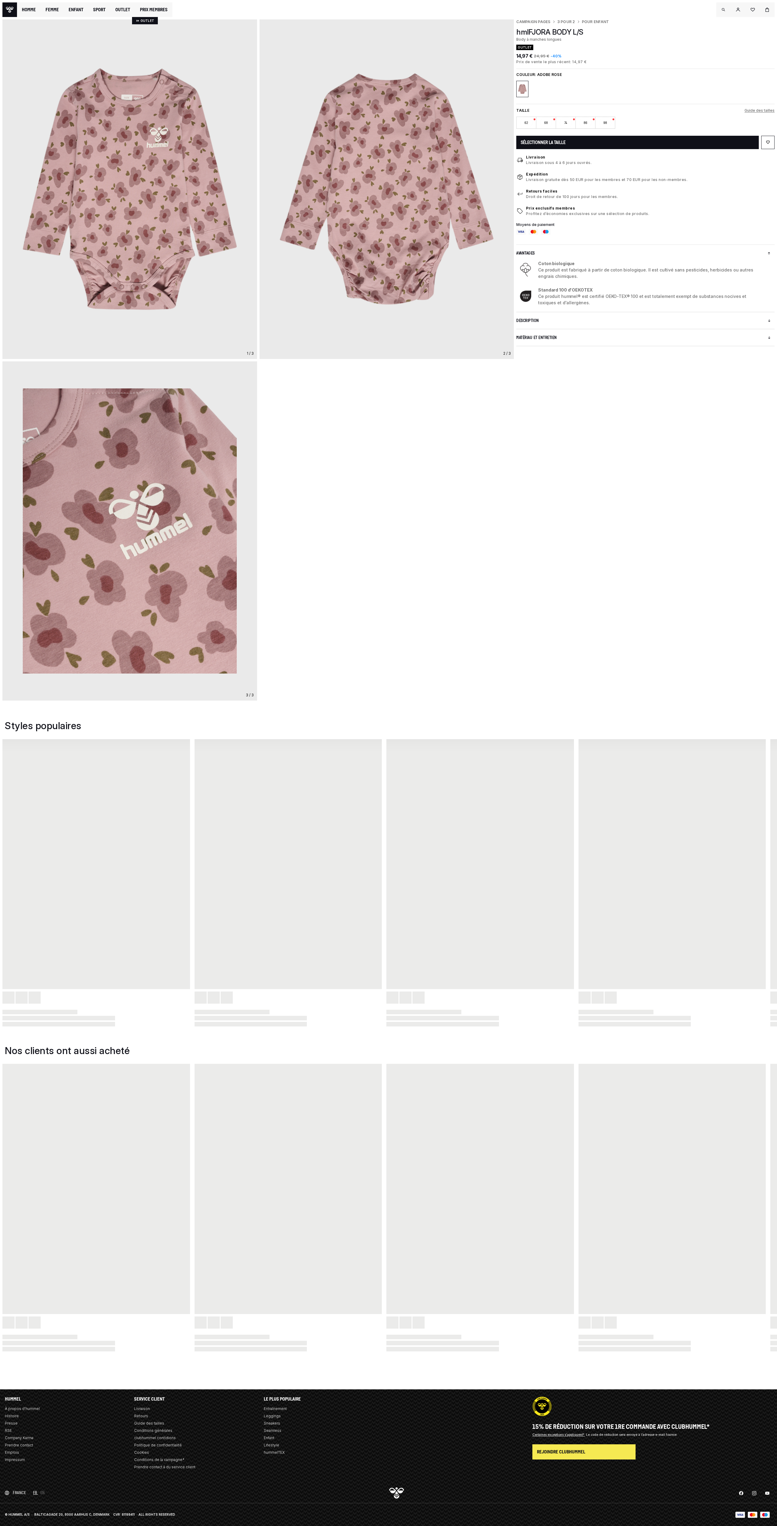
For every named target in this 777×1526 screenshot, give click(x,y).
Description (527, 320)
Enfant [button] (76, 9)
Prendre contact (19, 1445)
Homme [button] (29, 9)
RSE (8, 1430)
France (19, 1492)
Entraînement (275, 1408)
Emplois (12, 1452)
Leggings (272, 1416)
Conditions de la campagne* (159, 1459)
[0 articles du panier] (767, 9)
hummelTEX (274, 1452)
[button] (723, 9)
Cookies (141, 1452)
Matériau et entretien (536, 337)
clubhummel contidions (155, 1438)
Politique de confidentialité (158, 1445)
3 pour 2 (566, 21)
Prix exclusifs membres (550, 208)
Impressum (15, 1459)
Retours (141, 1416)
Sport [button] (99, 9)
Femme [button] (52, 9)
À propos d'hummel (22, 1408)
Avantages (525, 253)
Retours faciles (542, 191)
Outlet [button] (122, 9)
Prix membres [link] (154, 9)
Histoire (12, 1416)
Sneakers (272, 1423)
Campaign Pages (533, 21)
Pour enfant (595, 21)
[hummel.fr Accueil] (9, 9)
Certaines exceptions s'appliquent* (558, 1434)
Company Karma (19, 1438)
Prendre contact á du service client (164, 1467)
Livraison (535, 157)
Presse (11, 1423)
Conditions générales (153, 1430)
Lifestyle (271, 1445)
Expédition (537, 174)
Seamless (272, 1430)
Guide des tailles (760, 110)
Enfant (269, 1438)
